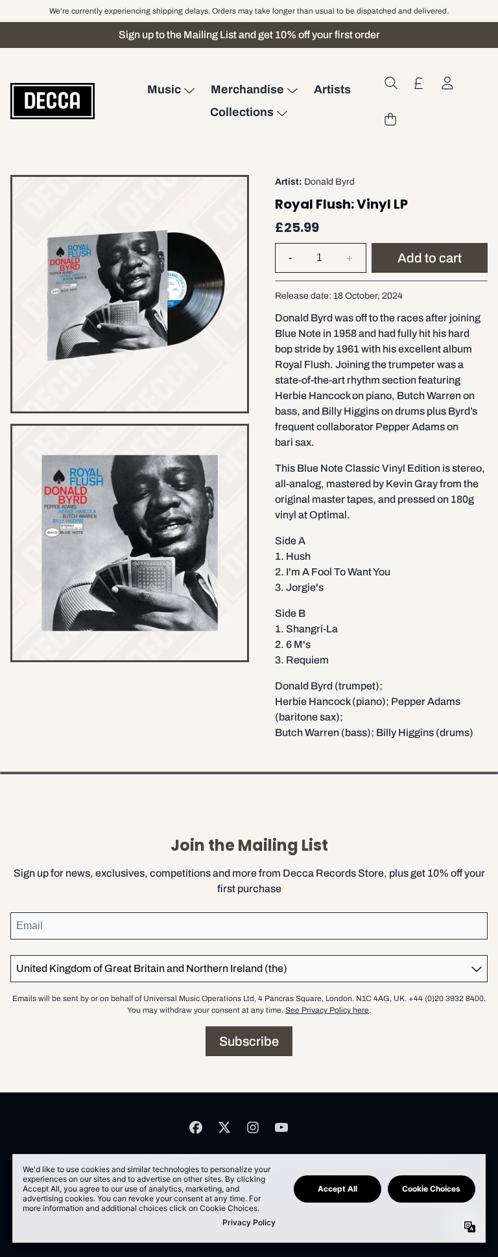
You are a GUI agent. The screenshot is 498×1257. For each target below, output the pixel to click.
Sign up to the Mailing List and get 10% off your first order (249, 34)
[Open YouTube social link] (281, 1127)
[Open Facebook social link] (196, 1127)
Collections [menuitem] (242, 112)
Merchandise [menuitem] (247, 89)
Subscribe (249, 1041)
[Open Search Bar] (390, 83)
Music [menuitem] (164, 89)
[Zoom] (129, 294)
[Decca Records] (52, 101)
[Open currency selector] (419, 83)
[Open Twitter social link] (224, 1127)
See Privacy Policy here (327, 1010)
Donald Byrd (329, 182)
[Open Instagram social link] (253, 1127)
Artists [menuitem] (332, 89)
